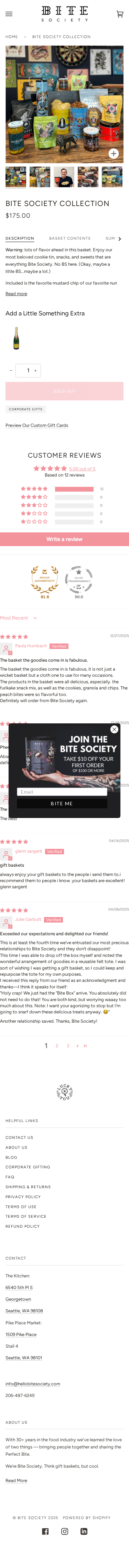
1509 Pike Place (21, 1334)
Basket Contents (70, 238)
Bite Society (32, 1517)
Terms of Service (26, 1216)
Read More (16, 1480)
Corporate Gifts (26, 409)
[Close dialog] (114, 729)
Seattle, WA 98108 (24, 1310)
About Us (17, 1147)
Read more (16, 293)
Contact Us (19, 1137)
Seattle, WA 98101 (24, 1357)
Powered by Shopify (87, 1517)
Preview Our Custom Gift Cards (37, 425)
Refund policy (23, 1226)
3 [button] (68, 1045)
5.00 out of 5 (82, 468)
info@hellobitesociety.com (33, 1383)
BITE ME (62, 803)
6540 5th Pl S (19, 1287)
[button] (35, 489)
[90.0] (79, 579)
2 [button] (57, 1045)
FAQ (10, 1177)
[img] (14, 636)
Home (12, 36)
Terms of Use (21, 1206)
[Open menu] (16, 14)
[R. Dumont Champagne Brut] (19, 337)
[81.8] (44, 579)
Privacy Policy (23, 1196)
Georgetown (18, 1299)
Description (20, 238)
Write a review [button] (64, 539)
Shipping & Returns (28, 1186)
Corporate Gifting (28, 1167)
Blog (11, 1157)
